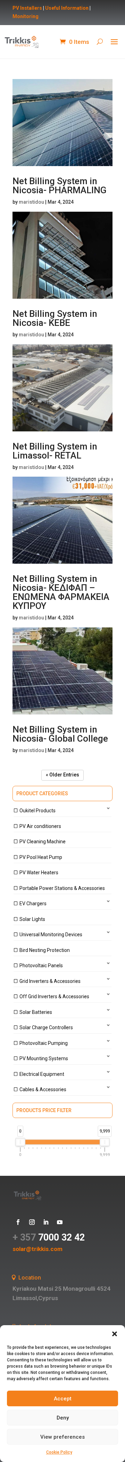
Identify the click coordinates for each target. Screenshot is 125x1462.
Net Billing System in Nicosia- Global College (60, 734)
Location (29, 1277)
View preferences (62, 1437)
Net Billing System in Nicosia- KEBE (54, 318)
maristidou (31, 202)
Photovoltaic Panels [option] (41, 965)
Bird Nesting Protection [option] (44, 950)
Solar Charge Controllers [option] (46, 1027)
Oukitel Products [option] (37, 810)
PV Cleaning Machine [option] (42, 841)
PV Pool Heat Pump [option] (40, 857)
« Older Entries (62, 774)
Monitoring (25, 16)
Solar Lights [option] (32, 919)
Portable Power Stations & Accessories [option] (62, 888)
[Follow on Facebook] (18, 1222)
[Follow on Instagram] (32, 1222)
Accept (63, 1398)
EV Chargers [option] (33, 903)
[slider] (20, 1142)
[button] (114, 1333)
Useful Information (67, 8)
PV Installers (27, 8)
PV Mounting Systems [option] (43, 1058)
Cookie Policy (59, 1452)
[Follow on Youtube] (59, 1222)
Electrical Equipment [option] (41, 1074)
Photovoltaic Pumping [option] (43, 1043)
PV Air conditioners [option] (40, 826)
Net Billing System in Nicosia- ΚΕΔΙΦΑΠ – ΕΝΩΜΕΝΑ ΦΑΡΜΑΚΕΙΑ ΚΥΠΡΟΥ (60, 592)
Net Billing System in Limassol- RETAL (54, 451)
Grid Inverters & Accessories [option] (50, 981)
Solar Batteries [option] (35, 1012)
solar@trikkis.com (37, 1248)
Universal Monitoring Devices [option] (50, 934)
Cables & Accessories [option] (42, 1089)
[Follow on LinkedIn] (45, 1222)
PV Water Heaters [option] (38, 872)
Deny (63, 1418)
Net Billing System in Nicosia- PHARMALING (59, 185)
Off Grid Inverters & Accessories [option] (54, 996)
